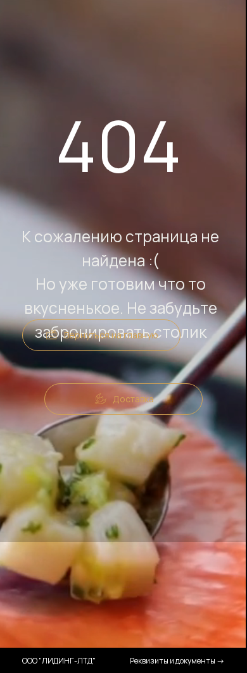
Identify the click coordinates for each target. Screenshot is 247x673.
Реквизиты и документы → (177, 660)
